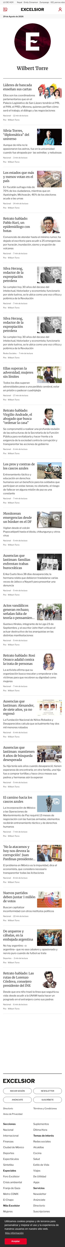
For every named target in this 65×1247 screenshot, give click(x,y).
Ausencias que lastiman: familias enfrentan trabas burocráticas (16, 562)
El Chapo (8, 1199)
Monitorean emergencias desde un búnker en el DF (17, 518)
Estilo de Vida (41, 1164)
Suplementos (41, 1124)
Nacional (7, 115)
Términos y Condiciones (45, 1108)
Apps (36, 1182)
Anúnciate (17, 1100)
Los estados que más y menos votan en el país (18, 177)
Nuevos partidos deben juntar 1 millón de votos (19, 897)
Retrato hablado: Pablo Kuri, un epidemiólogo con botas (16, 225)
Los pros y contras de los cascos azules (19, 466)
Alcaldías (38, 1147)
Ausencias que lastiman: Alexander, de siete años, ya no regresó (18, 707)
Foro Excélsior (11, 1176)
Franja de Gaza (11, 1188)
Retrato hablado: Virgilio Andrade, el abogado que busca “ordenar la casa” (17, 417)
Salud (36, 1159)
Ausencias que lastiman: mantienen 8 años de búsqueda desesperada (19, 754)
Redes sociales (42, 1141)
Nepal (19, 2)
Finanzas (8, 1141)
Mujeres (8, 1211)
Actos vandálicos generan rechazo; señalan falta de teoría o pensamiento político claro (19, 612)
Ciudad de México (13, 1147)
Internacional (10, 1135)
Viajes (36, 1170)
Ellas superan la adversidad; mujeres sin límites (18, 373)
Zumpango (44, 2)
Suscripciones (41, 1211)
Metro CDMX (10, 1193)
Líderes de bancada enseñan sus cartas (17, 87)
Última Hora (40, 1129)
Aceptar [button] (15, 1241)
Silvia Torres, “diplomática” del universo (16, 135)
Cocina (37, 1153)
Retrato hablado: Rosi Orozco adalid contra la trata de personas (19, 660)
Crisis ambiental (12, 1182)
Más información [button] (14, 1233)
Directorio (8, 1108)
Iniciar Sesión (17, 1091)
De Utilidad (39, 1176)
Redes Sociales (10, 353)
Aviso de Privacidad (12, 1114)
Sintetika (8, 1164)
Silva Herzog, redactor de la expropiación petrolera (13, 275)
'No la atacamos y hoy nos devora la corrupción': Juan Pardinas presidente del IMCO (18, 853)
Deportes (7, 958)
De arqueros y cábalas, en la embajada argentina (18, 935)
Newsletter (47, 1091)
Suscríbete (47, 1100)
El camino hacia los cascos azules (17, 800)
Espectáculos (11, 1159)
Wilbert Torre (14, 120)
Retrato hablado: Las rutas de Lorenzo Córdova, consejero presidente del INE (18, 979)
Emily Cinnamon (31, 2)
